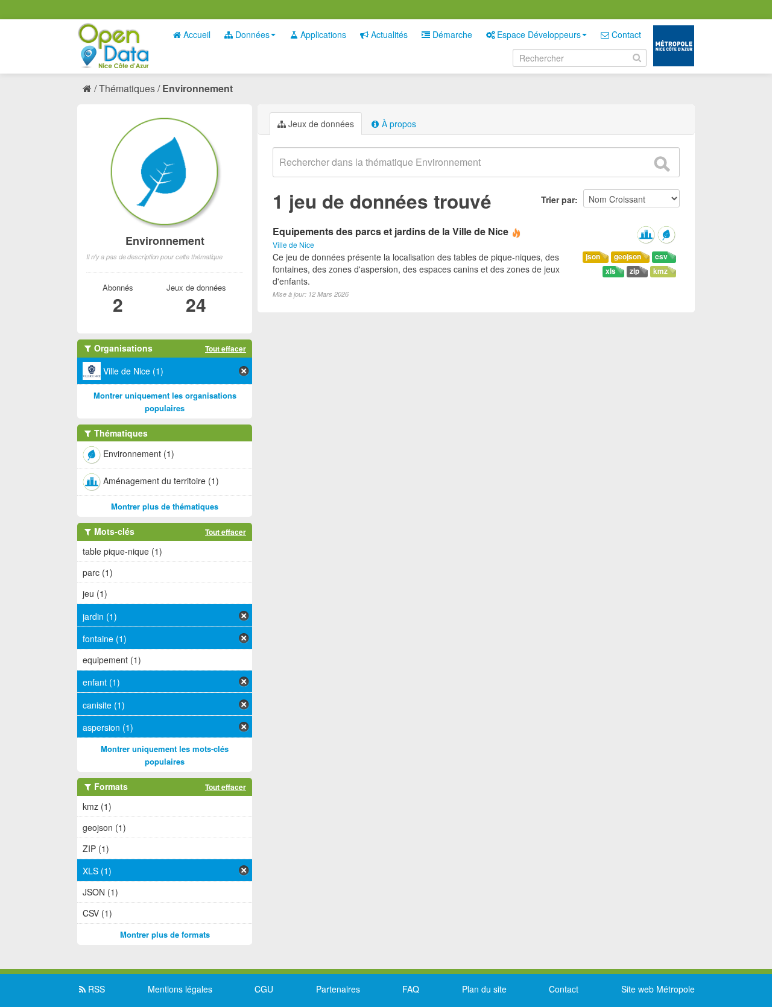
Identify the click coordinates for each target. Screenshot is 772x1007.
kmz (660, 271)
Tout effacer (225, 348)
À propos (397, 124)
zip (634, 271)
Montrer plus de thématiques (164, 506)
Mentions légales (180, 989)
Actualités (388, 34)
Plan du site (484, 989)
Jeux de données (320, 124)
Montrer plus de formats (165, 934)
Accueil (195, 34)
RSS (95, 989)
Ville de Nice (293, 244)
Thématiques (127, 88)
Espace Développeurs (538, 34)
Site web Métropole (658, 989)
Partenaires (338, 989)
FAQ (410, 989)
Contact (625, 34)
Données (251, 34)
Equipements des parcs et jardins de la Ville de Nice (390, 231)
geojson (627, 256)
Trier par (558, 200)
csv (661, 256)
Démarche (451, 34)
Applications (322, 34)
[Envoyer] (662, 164)
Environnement (197, 88)
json (593, 256)
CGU (264, 989)
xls (611, 271)
